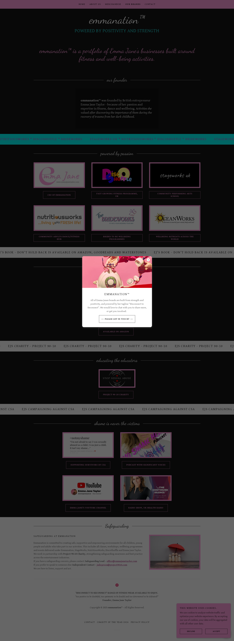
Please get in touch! (117, 319)
